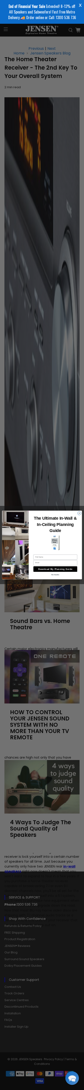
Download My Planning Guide (55, 569)
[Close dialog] (79, 513)
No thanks (55, 574)
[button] (72, 1078)
